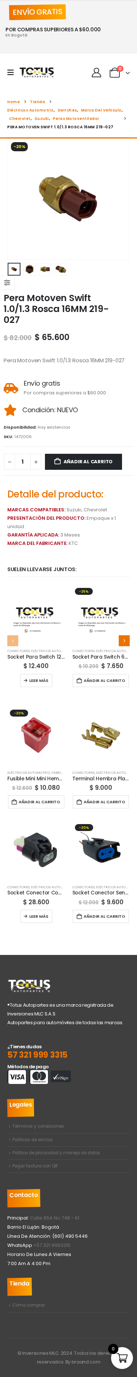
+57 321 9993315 (52, 1245)
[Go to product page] (36, 614)
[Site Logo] (37, 72)
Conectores (18, 650)
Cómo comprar (28, 1305)
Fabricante (62, 772)
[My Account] (96, 72)
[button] (16, 199)
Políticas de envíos (32, 1140)
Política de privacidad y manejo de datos (56, 1153)
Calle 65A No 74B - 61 (54, 1217)
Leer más (38, 680)
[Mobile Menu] (13, 72)
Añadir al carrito (88, 461)
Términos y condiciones (38, 1126)
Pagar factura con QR (35, 1166)
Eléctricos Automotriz (52, 650)
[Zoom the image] (29, 983)
